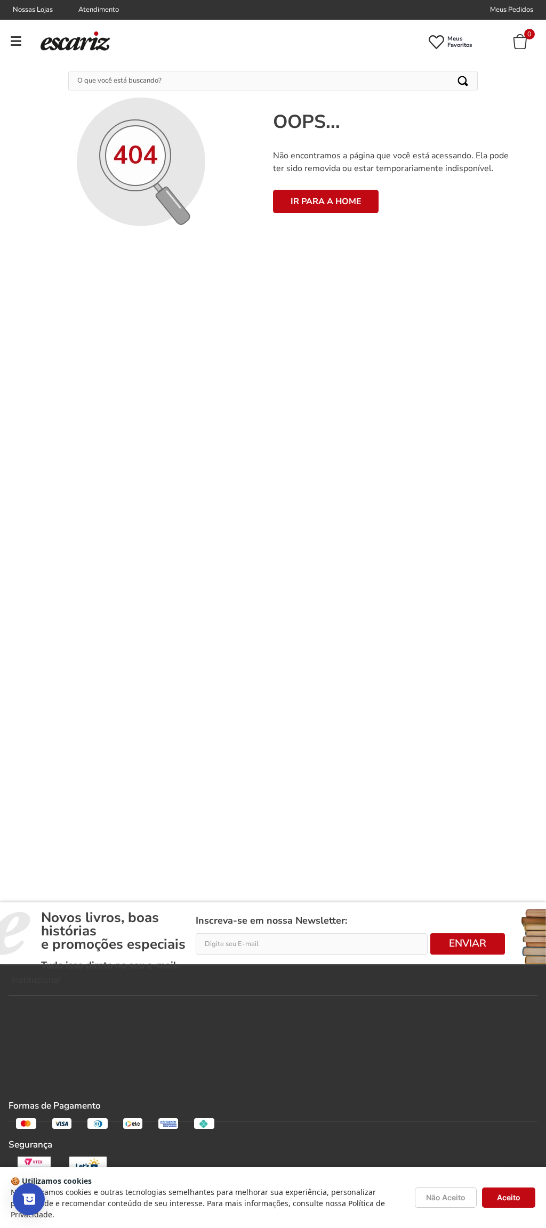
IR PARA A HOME (326, 201)
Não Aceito (445, 1197)
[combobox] (273, 81)
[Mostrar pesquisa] (29, 1199)
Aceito (508, 1197)
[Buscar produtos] (464, 81)
